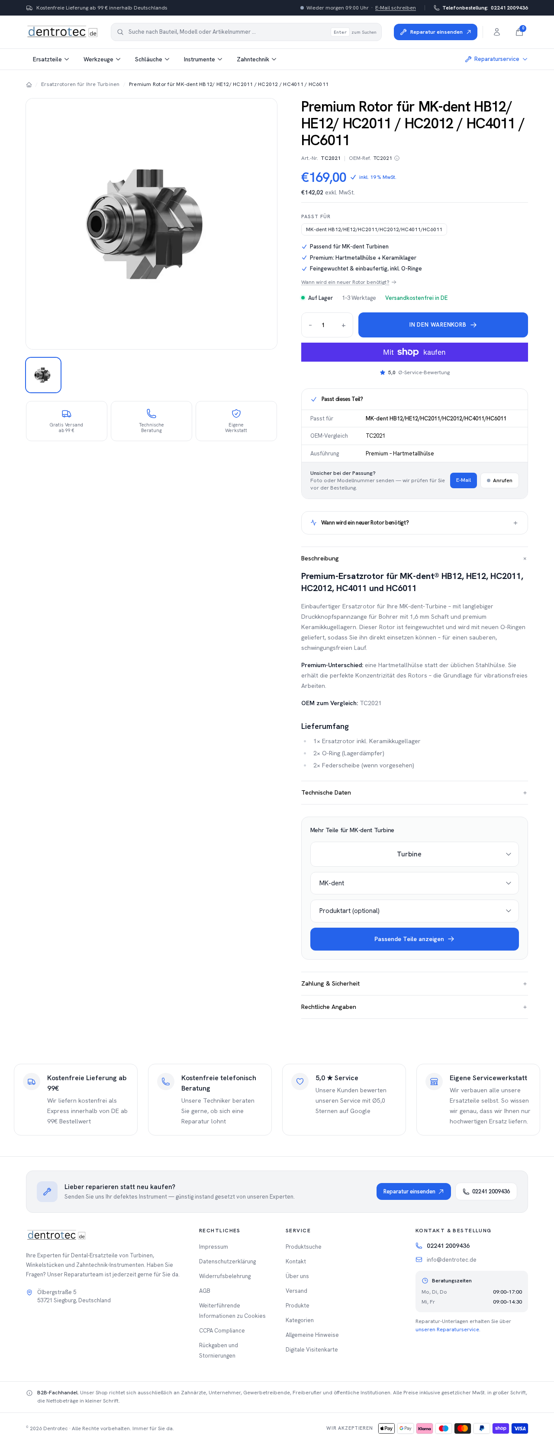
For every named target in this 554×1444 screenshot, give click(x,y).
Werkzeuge (98, 59)
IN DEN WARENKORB (437, 324)
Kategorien (300, 1320)
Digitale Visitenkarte (312, 1349)
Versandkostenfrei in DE (416, 298)
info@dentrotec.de (452, 1259)
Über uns (297, 1276)
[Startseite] (29, 84)
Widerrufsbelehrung (225, 1276)
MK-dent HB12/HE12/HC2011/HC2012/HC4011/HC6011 (374, 229)
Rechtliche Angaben (414, 1007)
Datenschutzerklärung (227, 1261)
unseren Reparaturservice (447, 1329)
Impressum (213, 1246)
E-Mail (463, 480)
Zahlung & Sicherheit (414, 983)
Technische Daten (414, 792)
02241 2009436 (485, 7)
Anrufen (502, 480)
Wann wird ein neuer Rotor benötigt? (345, 282)
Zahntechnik (253, 59)
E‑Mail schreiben (395, 7)
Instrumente (199, 59)
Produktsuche (304, 1246)
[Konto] (497, 32)
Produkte (297, 1305)
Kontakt (296, 1261)
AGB (204, 1291)
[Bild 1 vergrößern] (151, 224)
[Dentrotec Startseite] (62, 32)
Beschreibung (414, 558)
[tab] (43, 375)
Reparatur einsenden (409, 1191)
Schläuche (148, 59)
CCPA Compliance (222, 1330)
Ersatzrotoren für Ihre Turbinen (80, 84)
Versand (296, 1291)
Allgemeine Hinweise (312, 1335)
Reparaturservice (496, 59)
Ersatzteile (47, 59)
